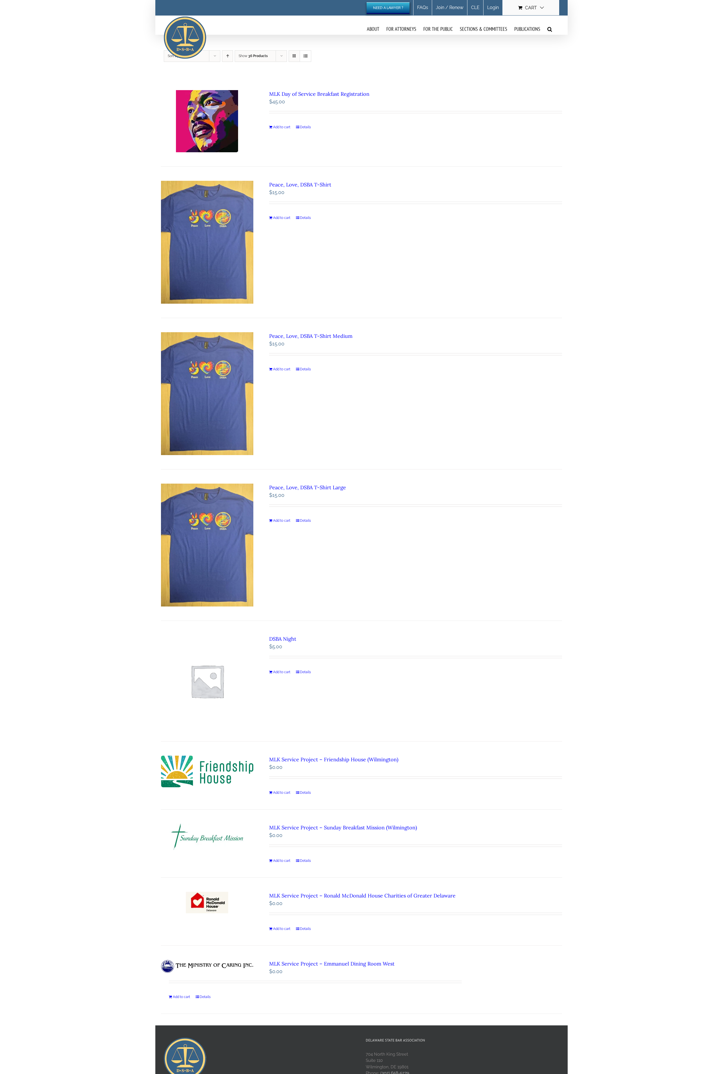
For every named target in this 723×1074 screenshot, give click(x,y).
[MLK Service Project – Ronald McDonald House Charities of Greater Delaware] (207, 902)
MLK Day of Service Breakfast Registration (319, 94)
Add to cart (281, 127)
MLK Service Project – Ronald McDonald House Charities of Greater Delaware (362, 895)
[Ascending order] (227, 56)
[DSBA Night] (207, 681)
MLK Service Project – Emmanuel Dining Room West (332, 963)
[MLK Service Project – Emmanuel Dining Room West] (207, 966)
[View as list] (305, 56)
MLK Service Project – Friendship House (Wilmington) (333, 759)
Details (305, 127)
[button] (549, 28)
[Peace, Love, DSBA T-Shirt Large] (207, 545)
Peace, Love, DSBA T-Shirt (300, 184)
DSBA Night (282, 639)
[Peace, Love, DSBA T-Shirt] (207, 242)
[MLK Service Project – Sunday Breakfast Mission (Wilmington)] (207, 837)
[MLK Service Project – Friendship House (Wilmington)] (207, 771)
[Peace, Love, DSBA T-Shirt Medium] (207, 393)
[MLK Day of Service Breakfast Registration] (207, 121)
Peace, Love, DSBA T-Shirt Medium (310, 336)
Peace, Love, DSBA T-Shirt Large (307, 487)
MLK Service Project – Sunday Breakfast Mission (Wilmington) (343, 827)
